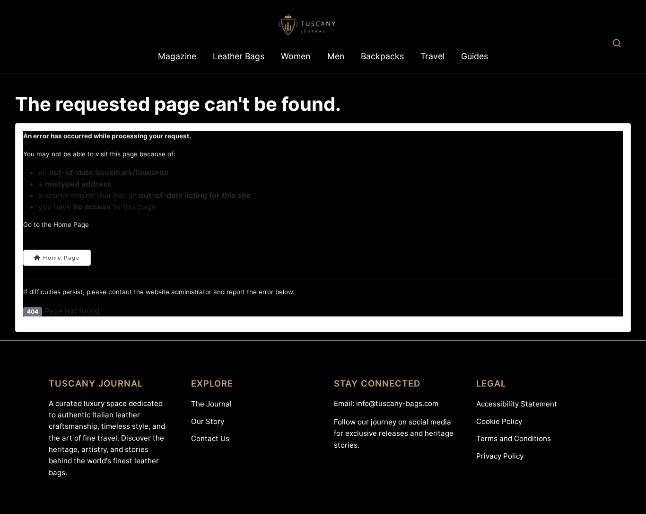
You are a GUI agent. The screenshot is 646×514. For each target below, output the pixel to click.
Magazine (177, 56)
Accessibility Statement (516, 403)
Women (295, 56)
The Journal (211, 403)
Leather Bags (238, 56)
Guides (474, 56)
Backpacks (382, 56)
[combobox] (616, 43)
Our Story (207, 421)
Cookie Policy (499, 421)
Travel (432, 56)
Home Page (60, 257)
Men (335, 56)
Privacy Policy (500, 455)
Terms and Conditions (513, 438)
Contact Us (210, 438)
